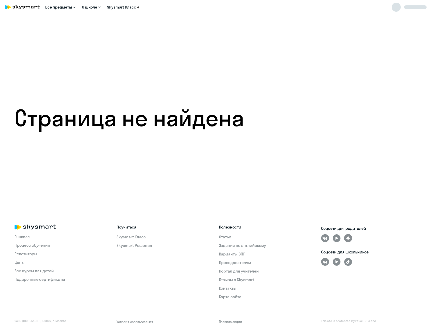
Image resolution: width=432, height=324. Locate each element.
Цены (19, 262)
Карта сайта (230, 296)
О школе (22, 236)
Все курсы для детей (34, 270)
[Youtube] (337, 238)
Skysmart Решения (134, 245)
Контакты (227, 288)
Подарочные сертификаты (39, 279)
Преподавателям (235, 262)
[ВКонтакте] (325, 238)
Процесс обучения (32, 245)
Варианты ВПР (232, 254)
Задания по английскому (242, 245)
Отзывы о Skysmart (236, 279)
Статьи (225, 237)
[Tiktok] (348, 262)
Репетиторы (25, 253)
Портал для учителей (239, 271)
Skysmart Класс (131, 237)
